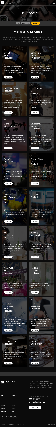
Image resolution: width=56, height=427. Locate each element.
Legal (49, 424)
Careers (3, 405)
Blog (13, 411)
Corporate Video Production (11, 89)
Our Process (4, 402)
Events (13, 405)
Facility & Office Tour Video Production (37, 270)
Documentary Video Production (36, 91)
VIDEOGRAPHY (36, 23)
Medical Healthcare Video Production (8, 307)
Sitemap (53, 424)
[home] (7, 2)
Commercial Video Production (36, 55)
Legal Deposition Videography (36, 306)
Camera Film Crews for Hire (37, 342)
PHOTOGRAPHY (25, 23)
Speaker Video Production (37, 195)
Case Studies (15, 399)
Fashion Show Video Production (37, 161)
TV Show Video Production (10, 342)
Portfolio (3, 411)
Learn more (8, 77)
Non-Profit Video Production (8, 270)
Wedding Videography (36, 233)
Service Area (15, 402)
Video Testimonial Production (9, 235)
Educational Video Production (36, 126)
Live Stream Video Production (9, 55)
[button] (54, 3)
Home (21, 374)
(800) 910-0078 (34, 399)
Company (3, 399)
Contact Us (34, 407)
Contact (14, 408)
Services (26, 374)
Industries (14, 395)
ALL (18, 23)
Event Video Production (9, 160)
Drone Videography (9, 125)
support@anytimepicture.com (39, 402)
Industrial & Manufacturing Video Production (10, 198)
